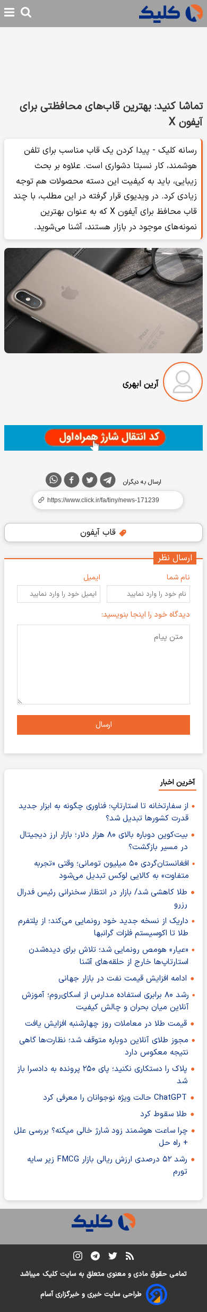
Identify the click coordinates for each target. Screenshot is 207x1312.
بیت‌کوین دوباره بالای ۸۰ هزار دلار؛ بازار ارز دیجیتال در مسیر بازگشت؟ (104, 841)
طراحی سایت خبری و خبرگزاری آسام (91, 1294)
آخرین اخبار (177, 782)
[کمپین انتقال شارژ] (103, 438)
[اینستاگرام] (77, 1258)
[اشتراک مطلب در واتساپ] (54, 479)
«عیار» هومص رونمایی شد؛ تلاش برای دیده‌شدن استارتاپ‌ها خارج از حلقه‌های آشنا (108, 956)
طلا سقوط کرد (163, 1114)
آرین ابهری (141, 384)
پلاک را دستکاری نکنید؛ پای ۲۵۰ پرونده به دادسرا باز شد (102, 1075)
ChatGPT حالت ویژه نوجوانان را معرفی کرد (115, 1098)
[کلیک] (171, 13)
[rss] (130, 1257)
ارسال (104, 724)
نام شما (178, 577)
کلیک (49, 1274)
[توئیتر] (90, 482)
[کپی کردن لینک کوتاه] (103, 500)
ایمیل (91, 577)
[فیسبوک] (72, 482)
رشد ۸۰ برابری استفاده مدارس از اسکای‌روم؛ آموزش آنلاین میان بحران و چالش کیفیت (105, 1001)
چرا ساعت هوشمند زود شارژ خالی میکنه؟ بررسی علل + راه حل (101, 1137)
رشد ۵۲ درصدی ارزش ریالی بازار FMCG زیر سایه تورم (107, 1165)
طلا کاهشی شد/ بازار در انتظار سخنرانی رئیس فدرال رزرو (102, 898)
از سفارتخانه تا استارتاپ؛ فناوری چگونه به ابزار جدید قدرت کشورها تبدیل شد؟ (103, 812)
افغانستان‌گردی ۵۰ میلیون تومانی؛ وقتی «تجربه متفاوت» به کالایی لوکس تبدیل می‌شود (111, 870)
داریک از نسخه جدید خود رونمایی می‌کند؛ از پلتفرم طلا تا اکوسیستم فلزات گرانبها (103, 927)
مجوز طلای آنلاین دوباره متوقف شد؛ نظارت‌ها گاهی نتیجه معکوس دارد (103, 1046)
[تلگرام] (108, 482)
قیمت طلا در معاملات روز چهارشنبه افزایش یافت (106, 1024)
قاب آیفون (99, 532)
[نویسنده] (183, 384)
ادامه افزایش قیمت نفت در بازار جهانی (122, 979)
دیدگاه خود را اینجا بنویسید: (145, 614)
